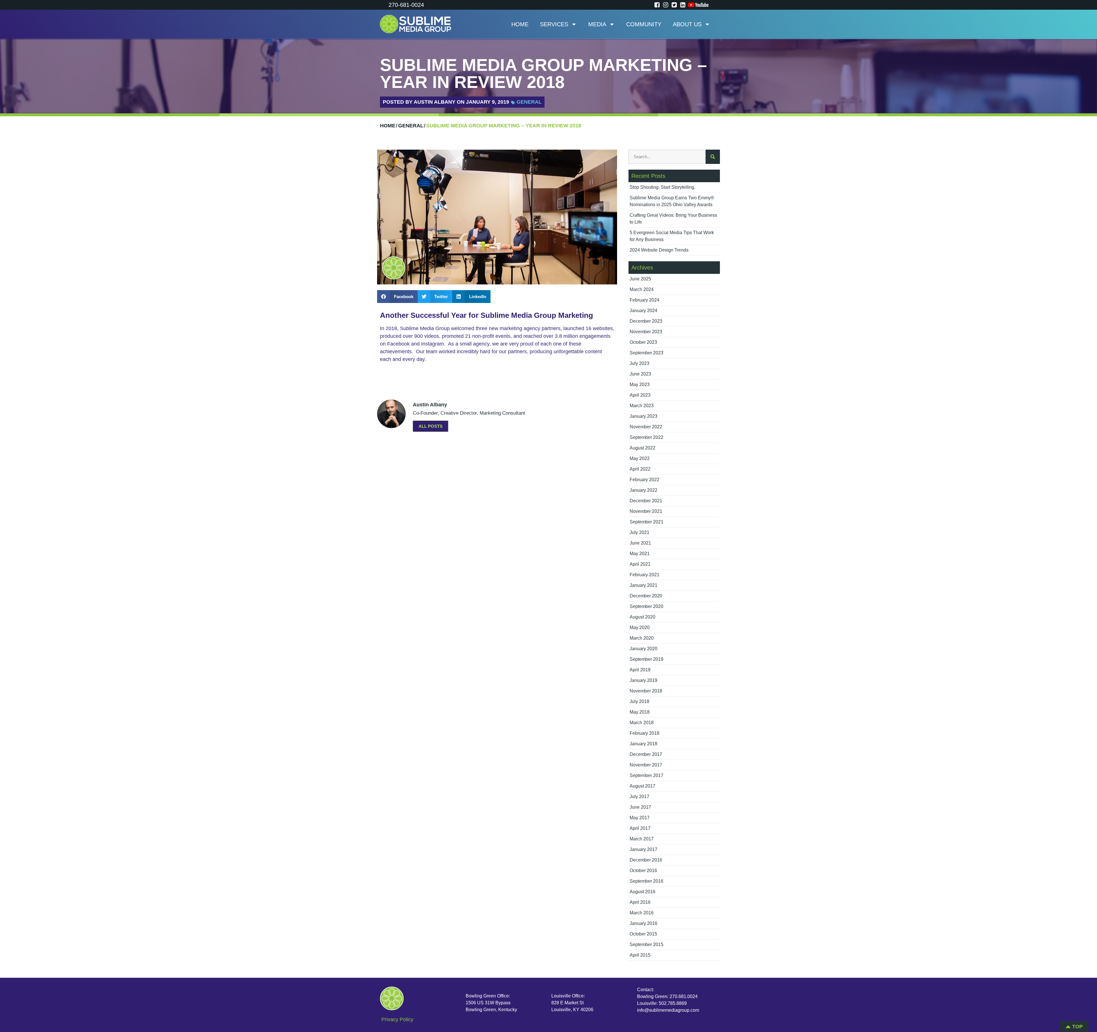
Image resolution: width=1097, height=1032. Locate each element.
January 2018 (643, 743)
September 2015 (646, 944)
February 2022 (644, 479)
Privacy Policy (397, 1019)
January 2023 (643, 416)
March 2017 (642, 838)
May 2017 (640, 817)
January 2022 (643, 490)
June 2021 (640, 543)
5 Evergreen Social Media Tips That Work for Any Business (672, 236)
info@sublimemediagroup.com (668, 1010)
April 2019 (640, 669)
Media (597, 24)
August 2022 (642, 447)
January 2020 (643, 648)
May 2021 (640, 553)
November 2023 (646, 331)
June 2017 (640, 807)
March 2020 (642, 638)
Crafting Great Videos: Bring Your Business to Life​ (673, 218)
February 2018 (644, 733)
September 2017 (646, 775)
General (529, 102)
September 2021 (646, 521)
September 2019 (646, 659)
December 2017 (646, 754)
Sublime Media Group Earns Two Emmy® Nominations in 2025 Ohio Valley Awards (672, 201)
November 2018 (646, 690)
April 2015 (640, 955)
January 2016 (643, 923)
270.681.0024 (684, 996)
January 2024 (643, 310)
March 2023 (642, 405)
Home (520, 24)
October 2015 (643, 933)
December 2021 (646, 500)
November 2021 (646, 511)
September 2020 (646, 606)
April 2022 (640, 469)
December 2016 (646, 860)
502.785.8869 (673, 1003)
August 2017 (642, 786)
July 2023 (639, 363)
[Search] (713, 157)
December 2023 (646, 321)
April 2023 (640, 395)
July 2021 (639, 532)
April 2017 (640, 828)
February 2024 (644, 300)
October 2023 (643, 342)
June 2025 (640, 278)
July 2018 (639, 701)
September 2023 (646, 352)
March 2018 (642, 722)
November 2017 (646, 764)
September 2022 (646, 437)
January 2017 (643, 849)
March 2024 (642, 289)
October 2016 (643, 870)
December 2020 (646, 595)
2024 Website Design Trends (659, 250)
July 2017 (639, 796)
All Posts (431, 426)
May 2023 (640, 384)
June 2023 (640, 374)
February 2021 (644, 574)
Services (554, 24)
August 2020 (642, 617)
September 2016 (646, 881)
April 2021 (640, 564)
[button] (397, 296)
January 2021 (643, 585)
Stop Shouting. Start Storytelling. (662, 187)
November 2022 (646, 426)
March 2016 (642, 912)
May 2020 (640, 627)
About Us (687, 24)
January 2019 (643, 680)
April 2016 (640, 902)
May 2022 (640, 458)
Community (643, 24)
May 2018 (640, 712)
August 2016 (642, 891)
